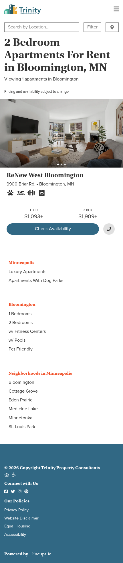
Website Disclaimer (21, 518)
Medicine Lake (23, 409)
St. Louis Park (22, 427)
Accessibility (15, 534)
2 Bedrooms (21, 322)
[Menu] (116, 9)
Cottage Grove (23, 391)
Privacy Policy (16, 510)
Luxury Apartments (27, 272)
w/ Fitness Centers (27, 331)
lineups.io (41, 554)
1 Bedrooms (20, 314)
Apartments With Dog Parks (36, 280)
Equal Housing (17, 526)
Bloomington (21, 382)
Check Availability (53, 229)
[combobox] (8, 27)
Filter (92, 27)
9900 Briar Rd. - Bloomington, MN (40, 184)
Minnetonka (20, 418)
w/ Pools (17, 340)
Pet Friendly (21, 349)
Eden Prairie (21, 400)
